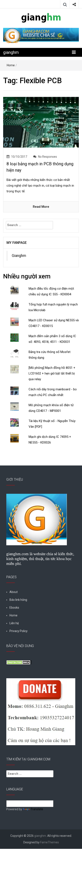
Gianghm (19, 256)
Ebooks (14, 607)
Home (11, 65)
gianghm (11, 52)
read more (41, 207)
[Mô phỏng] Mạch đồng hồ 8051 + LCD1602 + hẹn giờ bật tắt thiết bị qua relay (52, 373)
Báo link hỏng (18, 599)
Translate (36, 809)
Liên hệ (14, 623)
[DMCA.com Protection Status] (19, 662)
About (13, 592)
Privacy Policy (18, 631)
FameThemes (49, 842)
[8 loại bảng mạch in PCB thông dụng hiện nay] (41, 122)
